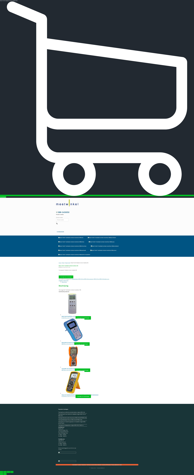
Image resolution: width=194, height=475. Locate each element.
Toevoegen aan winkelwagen (66, 277)
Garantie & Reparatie (106, 464)
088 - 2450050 (63, 434)
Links (121, 464)
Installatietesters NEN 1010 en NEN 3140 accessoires (82, 279)
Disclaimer (84, 464)
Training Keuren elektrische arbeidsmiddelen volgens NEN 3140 (71, 412)
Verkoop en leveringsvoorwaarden (94, 464)
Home (60, 263)
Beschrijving (64, 282)
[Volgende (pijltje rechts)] (5, 474)
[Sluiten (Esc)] (11, 472)
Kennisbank (74, 464)
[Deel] (8, 472)
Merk (63, 263)
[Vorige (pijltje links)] (1, 474)
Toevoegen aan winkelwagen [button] (83, 318)
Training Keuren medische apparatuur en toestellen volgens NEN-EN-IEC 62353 (72, 422)
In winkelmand (3, 197)
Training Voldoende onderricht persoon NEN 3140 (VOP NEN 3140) (72, 418)
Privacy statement (115, 464)
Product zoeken (59, 217)
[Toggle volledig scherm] (5, 472)
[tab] (87, 282)
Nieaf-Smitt (67, 263)
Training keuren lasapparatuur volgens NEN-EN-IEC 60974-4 (71, 425)
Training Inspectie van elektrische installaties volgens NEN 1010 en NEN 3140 (72, 415)
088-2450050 (63, 212)
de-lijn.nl (102, 468)
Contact (79, 464)
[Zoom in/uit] (1, 472)
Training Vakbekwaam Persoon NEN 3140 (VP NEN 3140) (70, 419)
